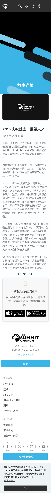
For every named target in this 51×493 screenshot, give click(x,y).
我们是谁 (8, 384)
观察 (5, 405)
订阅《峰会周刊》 (26, 456)
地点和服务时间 (12, 400)
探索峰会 (8, 425)
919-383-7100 (25, 354)
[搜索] (20, 6)
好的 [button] (25, 488)
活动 (5, 389)
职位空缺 (8, 394)
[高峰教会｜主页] (5, 6)
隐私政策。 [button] (9, 480)
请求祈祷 (8, 430)
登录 (25, 363)
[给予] (26, 6)
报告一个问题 (10, 435)
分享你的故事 (10, 410)
